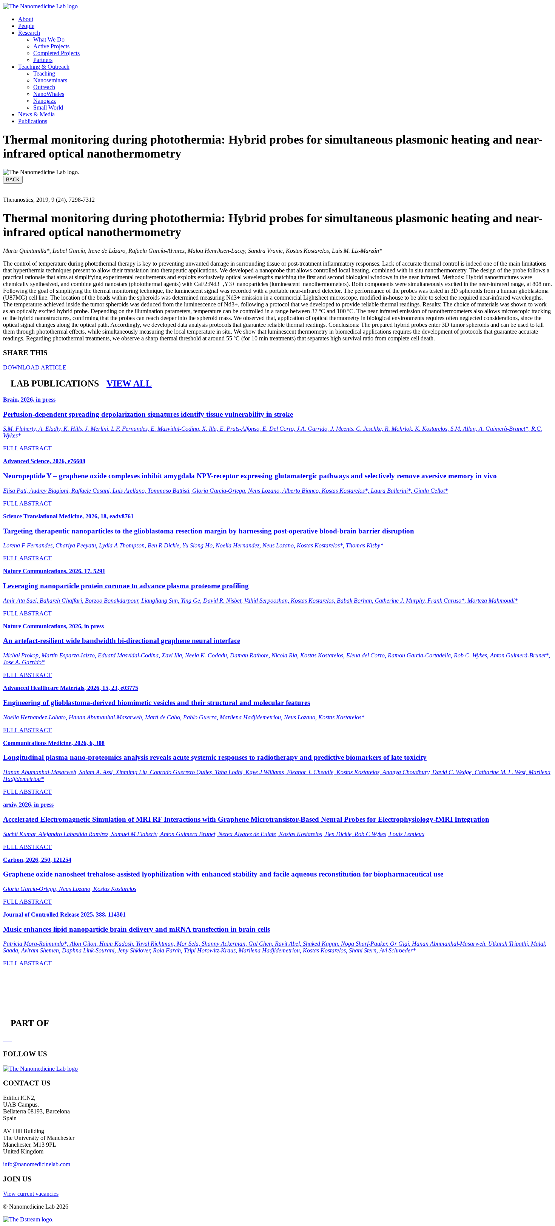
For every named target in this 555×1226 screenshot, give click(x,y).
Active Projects (51, 46)
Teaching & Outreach (43, 66)
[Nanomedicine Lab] (40, 6)
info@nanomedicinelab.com (36, 1164)
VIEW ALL (129, 383)
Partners (42, 60)
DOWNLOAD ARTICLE (34, 367)
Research (29, 32)
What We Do (49, 39)
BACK (13, 179)
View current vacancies (31, 1193)
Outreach (44, 87)
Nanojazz (44, 100)
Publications (32, 121)
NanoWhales (48, 94)
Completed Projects (56, 53)
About (25, 19)
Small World (48, 107)
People (26, 26)
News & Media (36, 114)
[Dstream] (28, 1219)
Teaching (44, 73)
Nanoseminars (50, 80)
